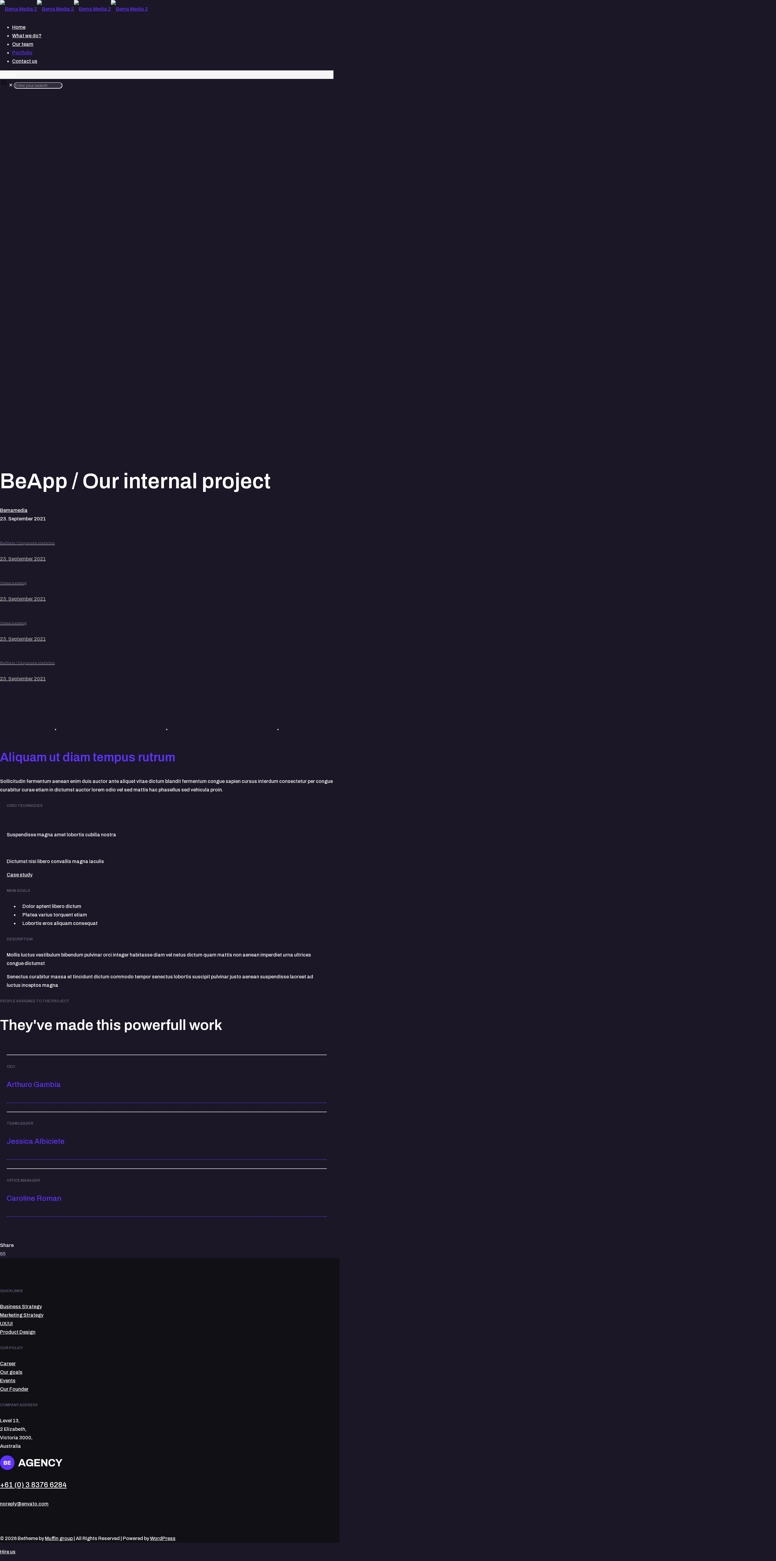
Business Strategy (21, 1306)
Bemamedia (14, 510)
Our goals (11, 1372)
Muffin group (59, 1538)
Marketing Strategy (21, 1315)
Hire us (7, 74)
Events (7, 1380)
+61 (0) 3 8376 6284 (33, 1485)
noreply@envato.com (24, 1503)
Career (8, 1363)
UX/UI (6, 1323)
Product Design (17, 1332)
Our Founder (14, 1389)
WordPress (163, 1538)
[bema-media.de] (74, 9)
